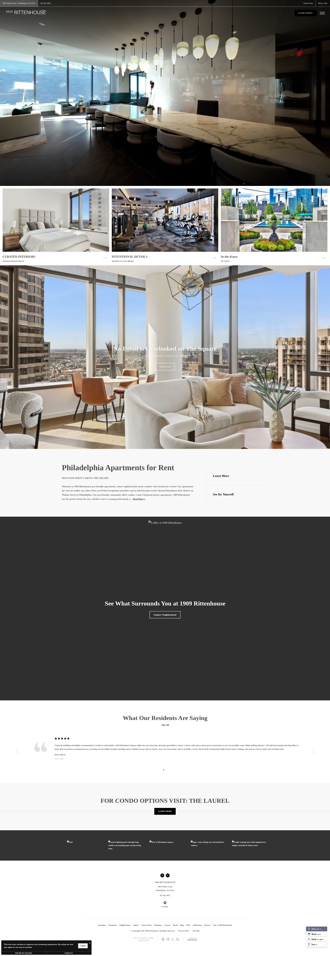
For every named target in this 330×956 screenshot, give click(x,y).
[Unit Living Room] (126, 845)
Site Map (196, 931)
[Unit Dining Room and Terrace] (209, 844)
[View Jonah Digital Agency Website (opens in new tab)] (192, 940)
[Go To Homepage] (25, 13)
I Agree (83, 946)
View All (165, 725)
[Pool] (85, 842)
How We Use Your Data (23, 953)
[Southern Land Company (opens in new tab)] (143, 941)
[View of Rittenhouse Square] (168, 842)
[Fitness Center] (250, 844)
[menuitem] (102, 925)
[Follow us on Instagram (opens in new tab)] (162, 875)
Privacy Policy (183, 931)
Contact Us (69, 953)
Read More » (139, 499)
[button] (17, 751)
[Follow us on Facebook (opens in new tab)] (168, 875)
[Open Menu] (322, 13)
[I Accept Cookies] (89, 943)
